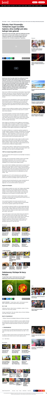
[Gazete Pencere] (5, 2)
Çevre (33, 5)
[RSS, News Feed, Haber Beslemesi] (44, 391)
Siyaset (19, 5)
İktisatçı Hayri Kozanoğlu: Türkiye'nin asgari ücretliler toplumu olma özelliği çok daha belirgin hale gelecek (27, 21)
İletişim (20, 390)
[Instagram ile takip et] (41, 391)
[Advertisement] (38, 29)
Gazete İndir (41, 2)
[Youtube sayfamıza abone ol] (39, 391)
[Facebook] (3, 58)
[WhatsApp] (11, 58)
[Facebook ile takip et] (34, 391)
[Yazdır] (23, 58)
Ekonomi (8, 5)
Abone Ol (35, 2)
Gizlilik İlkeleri (24, 390)
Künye (17, 390)
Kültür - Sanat (24, 5)
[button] (25, 58)
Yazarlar (29, 5)
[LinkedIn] (9, 58)
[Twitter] (5, 58)
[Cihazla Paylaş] (13, 58)
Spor (16, 5)
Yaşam (40, 5)
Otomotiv (37, 5)
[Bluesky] (7, 58)
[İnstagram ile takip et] (44, 5)
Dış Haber (13, 5)
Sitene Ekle (29, 390)
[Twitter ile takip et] (37, 391)
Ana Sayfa (4, 21)
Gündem (4, 5)
